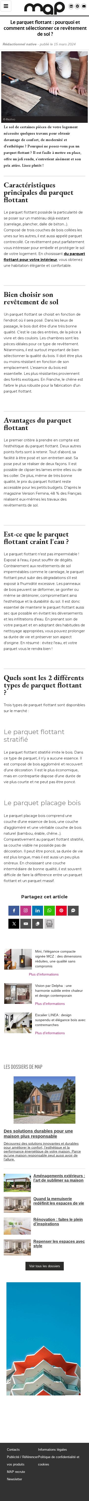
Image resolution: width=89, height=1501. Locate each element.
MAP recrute (16, 1472)
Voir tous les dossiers (44, 1266)
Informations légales (52, 1449)
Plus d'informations (44, 974)
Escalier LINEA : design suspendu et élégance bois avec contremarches (60, 1020)
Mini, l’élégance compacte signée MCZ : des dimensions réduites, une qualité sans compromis (58, 958)
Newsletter (14, 1479)
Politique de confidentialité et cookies (58, 1460)
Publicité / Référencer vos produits (22, 1460)
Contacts (13, 1449)
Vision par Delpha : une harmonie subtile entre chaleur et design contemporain (59, 990)
